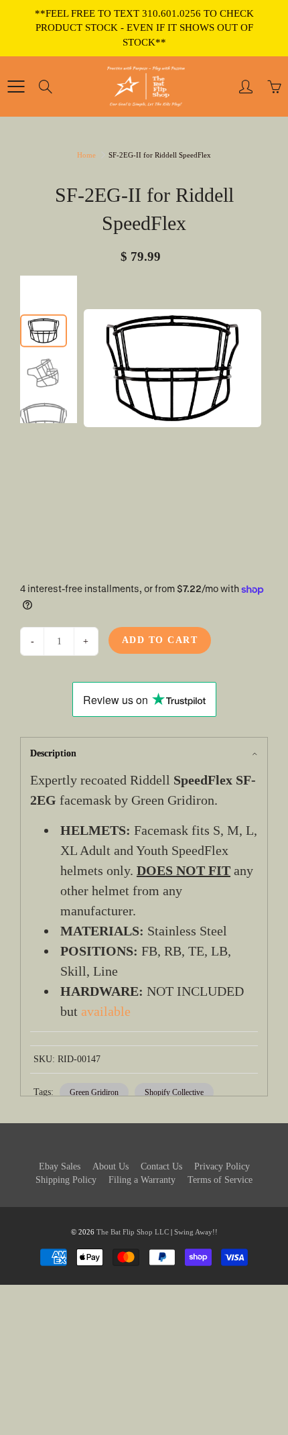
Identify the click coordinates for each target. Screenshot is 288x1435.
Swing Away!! (196, 1232)
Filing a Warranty (142, 1180)
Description (53, 753)
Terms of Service (220, 1180)
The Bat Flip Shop (125, 1232)
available (106, 1011)
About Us (110, 1166)
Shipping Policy (65, 1180)
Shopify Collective (174, 1092)
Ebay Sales (59, 1166)
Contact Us (161, 1166)
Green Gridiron (94, 1092)
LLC (162, 1232)
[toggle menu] (15, 86)
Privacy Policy (222, 1166)
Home (86, 155)
